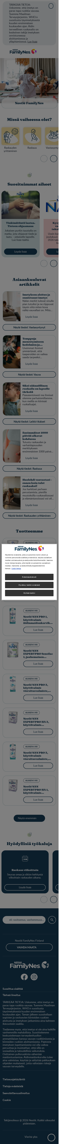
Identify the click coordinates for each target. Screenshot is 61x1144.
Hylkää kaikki (29, 593)
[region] (29, 572)
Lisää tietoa (16, 568)
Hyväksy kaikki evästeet (29, 585)
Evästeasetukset (29, 577)
